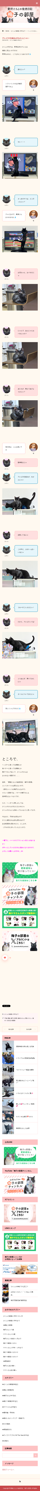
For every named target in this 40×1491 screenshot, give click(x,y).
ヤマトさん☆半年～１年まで (13, 1348)
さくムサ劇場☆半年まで (16, 40)
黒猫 (9, 1018)
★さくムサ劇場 (9, 1384)
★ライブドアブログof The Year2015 (15, 1435)
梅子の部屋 (14, 1018)
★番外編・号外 (8, 1413)
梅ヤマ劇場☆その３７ (10, 1357)
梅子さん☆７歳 (8, 1330)
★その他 (6, 1424)
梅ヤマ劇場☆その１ (10, 1343)
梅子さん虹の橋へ (9, 1366)
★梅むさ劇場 (7, 1325)
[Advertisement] (20, 982)
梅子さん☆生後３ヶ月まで (12, 1339)
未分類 (5, 1441)
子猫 (5, 1018)
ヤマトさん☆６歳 (9, 1334)
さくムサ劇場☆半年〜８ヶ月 (13, 1316)
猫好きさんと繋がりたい (25, 1018)
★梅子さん (8, 1395)
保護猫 (13, 1020)
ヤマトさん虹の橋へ (10, 1370)
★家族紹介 (7, 1361)
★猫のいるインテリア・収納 (13, 1418)
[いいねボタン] (5, 957)
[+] (17, 1384)
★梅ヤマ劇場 (8, 1401)
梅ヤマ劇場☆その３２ (10, 1352)
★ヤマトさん (8, 1407)
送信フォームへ (8, 1469)
